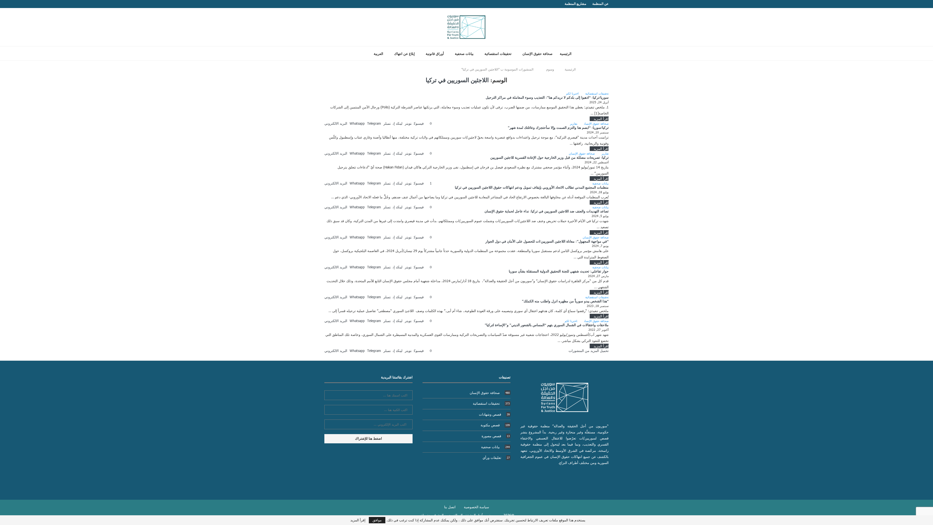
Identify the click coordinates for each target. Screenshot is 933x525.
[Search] (360, 53)
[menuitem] (376, 53)
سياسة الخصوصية (476, 507)
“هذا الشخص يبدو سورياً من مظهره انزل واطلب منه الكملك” (565, 301)
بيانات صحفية (464, 54)
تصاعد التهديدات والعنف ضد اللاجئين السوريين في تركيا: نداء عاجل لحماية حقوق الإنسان (546, 211)
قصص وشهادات (494, 414)
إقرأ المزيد (601, 118)
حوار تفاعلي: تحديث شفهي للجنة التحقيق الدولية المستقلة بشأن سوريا (559, 271)
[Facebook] (335, 4)
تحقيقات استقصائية (497, 54)
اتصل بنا (450, 507)
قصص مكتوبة (495, 425)
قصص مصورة (496, 436)
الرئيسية (565, 54)
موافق (377, 520)
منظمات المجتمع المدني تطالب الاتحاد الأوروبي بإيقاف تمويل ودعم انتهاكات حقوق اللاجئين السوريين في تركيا (532, 187)
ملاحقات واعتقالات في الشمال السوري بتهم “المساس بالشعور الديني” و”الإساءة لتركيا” (547, 325)
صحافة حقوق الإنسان (537, 54)
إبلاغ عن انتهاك (404, 54)
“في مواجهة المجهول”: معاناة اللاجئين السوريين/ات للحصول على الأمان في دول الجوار (547, 241)
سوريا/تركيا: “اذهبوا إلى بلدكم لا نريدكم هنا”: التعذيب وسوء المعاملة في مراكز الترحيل (547, 97)
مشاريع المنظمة (575, 4)
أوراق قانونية (435, 54)
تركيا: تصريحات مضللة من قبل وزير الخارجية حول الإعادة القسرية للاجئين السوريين (549, 157)
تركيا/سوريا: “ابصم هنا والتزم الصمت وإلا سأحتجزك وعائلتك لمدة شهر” (558, 128)
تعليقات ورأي (496, 457)
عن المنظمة (600, 4)
